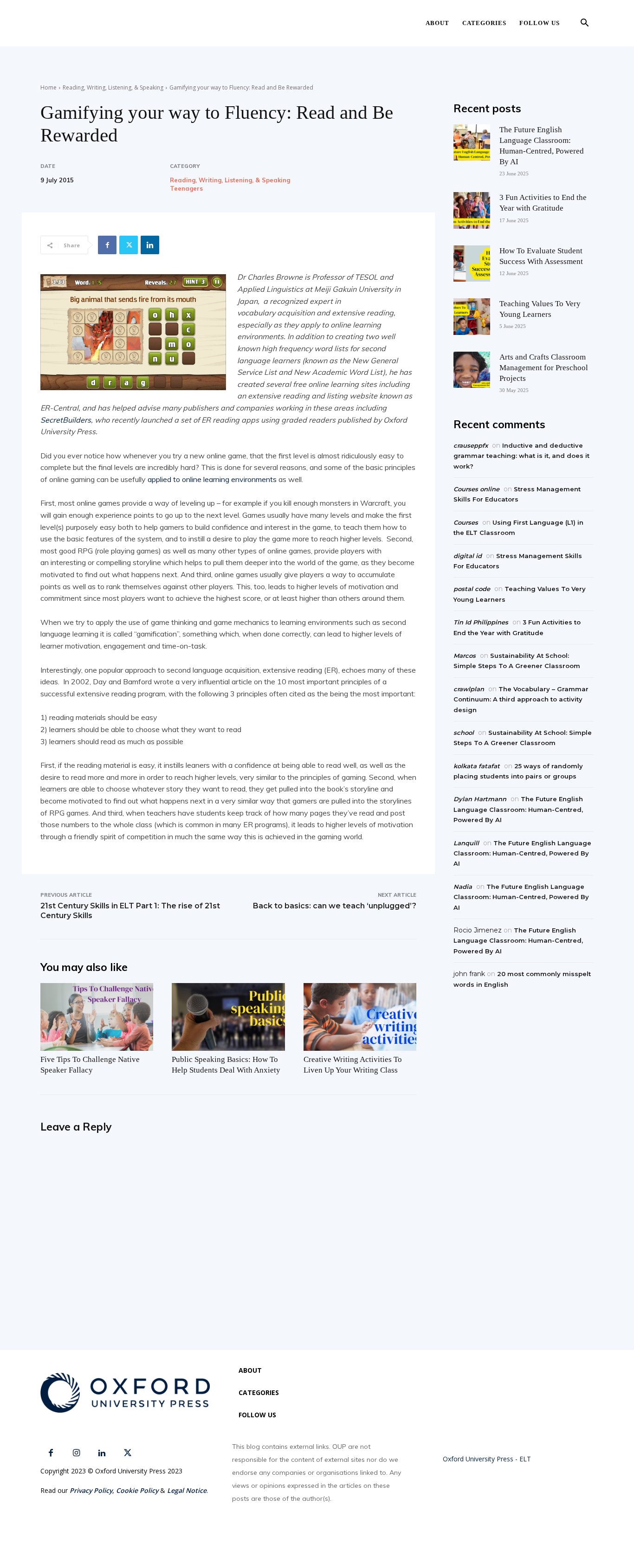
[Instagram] (76, 1453)
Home (48, 87)
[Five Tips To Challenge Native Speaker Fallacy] (96, 1017)
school (463, 732)
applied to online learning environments (212, 479)
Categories (484, 22)
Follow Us (539, 22)
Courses (465, 522)
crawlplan (468, 689)
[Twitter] (128, 245)
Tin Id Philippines (480, 622)
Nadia (462, 886)
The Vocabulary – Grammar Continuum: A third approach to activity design (521, 699)
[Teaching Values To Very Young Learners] (471, 316)
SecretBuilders (65, 419)
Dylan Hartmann (479, 799)
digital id (467, 555)
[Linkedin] (150, 245)
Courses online (476, 489)
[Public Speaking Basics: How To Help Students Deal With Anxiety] (228, 1017)
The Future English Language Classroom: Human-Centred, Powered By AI (518, 809)
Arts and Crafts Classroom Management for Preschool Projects (543, 368)
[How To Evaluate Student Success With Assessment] (471, 263)
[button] (584, 23)
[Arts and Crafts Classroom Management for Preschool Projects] (471, 370)
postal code (471, 588)
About (437, 22)
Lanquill (466, 843)
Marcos (464, 655)
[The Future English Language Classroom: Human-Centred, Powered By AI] (471, 142)
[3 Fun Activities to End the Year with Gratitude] (471, 210)
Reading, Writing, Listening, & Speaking (113, 87)
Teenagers (186, 189)
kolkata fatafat (476, 766)
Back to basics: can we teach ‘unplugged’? (334, 905)
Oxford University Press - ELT (487, 1458)
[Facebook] (107, 245)
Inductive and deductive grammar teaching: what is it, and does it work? (521, 456)
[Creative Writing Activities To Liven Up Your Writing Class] (360, 1017)
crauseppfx (470, 445)
